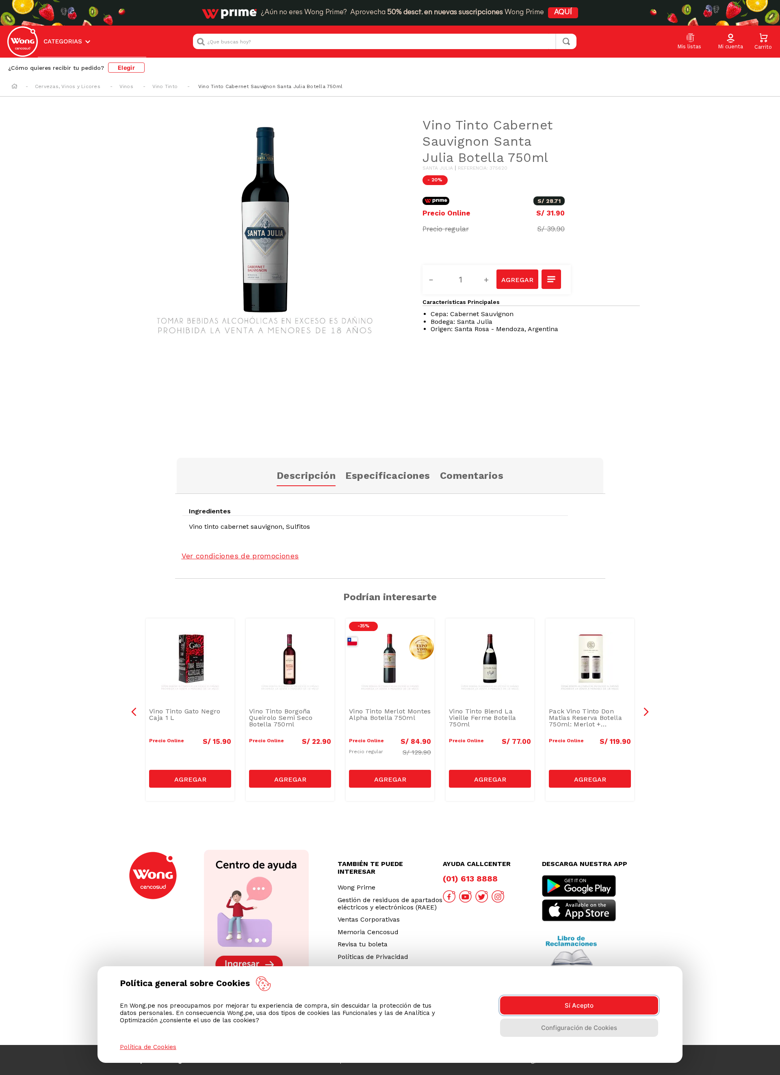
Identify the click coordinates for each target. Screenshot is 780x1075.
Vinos (126, 86)
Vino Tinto (165, 86)
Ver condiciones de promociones (240, 556)
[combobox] (384, 41)
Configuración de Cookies (579, 1028)
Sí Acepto (579, 1005)
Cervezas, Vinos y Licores (67, 86)
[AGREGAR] (517, 279)
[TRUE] (190, 779)
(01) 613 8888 (470, 878)
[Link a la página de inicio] (14, 87)
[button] (730, 42)
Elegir (126, 67)
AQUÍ (563, 12)
